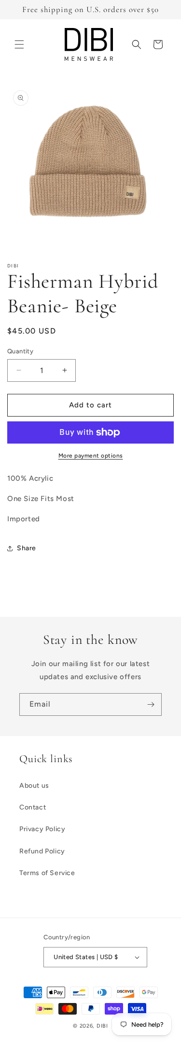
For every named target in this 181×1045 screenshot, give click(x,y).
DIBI (102, 1026)
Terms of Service (47, 873)
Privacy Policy (42, 829)
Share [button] (26, 548)
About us (34, 785)
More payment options (90, 455)
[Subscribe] (150, 704)
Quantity (20, 351)
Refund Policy (42, 851)
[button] (19, 44)
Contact (32, 807)
